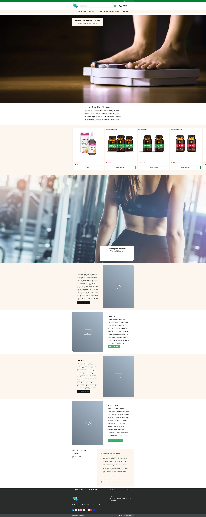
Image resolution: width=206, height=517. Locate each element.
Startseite (75, 13)
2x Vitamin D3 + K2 (142, 160)
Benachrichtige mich (121, 167)
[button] (132, 6)
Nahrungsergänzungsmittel (114, 11)
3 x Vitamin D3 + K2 (110, 160)
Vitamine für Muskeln (80, 13)
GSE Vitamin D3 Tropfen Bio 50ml (80, 160)
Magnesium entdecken (84, 391)
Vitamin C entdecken (83, 302)
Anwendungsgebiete (91, 11)
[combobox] (101, 6)
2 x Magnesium (174, 160)
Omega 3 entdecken (113, 346)
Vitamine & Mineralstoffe (102, 11)
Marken (122, 11)
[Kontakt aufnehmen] (129, 6)
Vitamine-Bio (76, 515)
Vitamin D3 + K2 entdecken (115, 440)
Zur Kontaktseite (113, 500)
